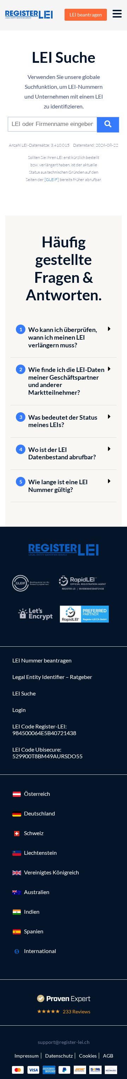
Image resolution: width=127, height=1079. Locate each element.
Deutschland (39, 813)
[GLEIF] (51, 179)
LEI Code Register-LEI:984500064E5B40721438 (44, 729)
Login (19, 709)
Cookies (88, 1056)
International (40, 950)
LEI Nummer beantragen (42, 660)
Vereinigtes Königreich (51, 872)
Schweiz (33, 833)
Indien (32, 911)
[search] (108, 125)
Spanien (33, 931)
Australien (36, 891)
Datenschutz (59, 1056)
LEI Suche (24, 693)
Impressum (26, 1056)
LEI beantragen (85, 15)
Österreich (37, 793)
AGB (108, 1056)
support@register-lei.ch (64, 1042)
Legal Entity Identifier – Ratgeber (52, 676)
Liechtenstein (40, 852)
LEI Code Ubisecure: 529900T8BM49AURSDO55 (47, 752)
